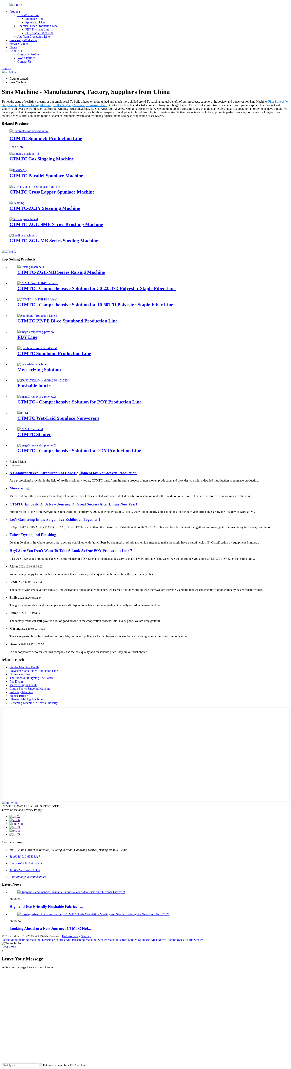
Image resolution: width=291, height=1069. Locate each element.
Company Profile (28, 54)
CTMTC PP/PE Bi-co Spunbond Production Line (67, 320)
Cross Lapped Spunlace (135, 939)
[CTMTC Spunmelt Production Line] (29, 131)
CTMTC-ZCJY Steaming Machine (45, 208)
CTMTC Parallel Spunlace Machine (46, 175)
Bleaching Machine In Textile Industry (34, 703)
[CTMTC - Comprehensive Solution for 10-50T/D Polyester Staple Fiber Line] (37, 299)
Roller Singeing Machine (69, 105)
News (13, 47)
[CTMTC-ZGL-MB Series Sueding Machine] (23, 235)
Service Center (19, 43)
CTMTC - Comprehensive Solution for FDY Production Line (79, 450)
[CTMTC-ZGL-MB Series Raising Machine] (30, 267)
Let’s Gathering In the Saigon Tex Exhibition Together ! (55, 519)
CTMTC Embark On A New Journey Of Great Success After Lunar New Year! (73, 504)
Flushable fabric (34, 385)
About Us (16, 50)
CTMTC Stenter (34, 434)
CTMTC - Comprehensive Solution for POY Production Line (79, 401)
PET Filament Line (37, 29)
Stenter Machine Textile (24, 667)
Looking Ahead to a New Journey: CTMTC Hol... (50, 928)
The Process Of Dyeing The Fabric (31, 678)
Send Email (9, 947)
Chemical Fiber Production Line (37, 26)
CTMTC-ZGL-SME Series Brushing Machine (56, 224)
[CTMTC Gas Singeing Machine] (24, 153)
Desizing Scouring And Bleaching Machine (69, 939)
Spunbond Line (35, 22)
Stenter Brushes (19, 695)
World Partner (26, 58)
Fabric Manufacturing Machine (21, 939)
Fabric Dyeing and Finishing (33, 535)
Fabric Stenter (194, 939)
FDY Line (27, 337)
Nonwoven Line (96, 105)
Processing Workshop (23, 40)
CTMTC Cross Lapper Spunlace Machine (52, 192)
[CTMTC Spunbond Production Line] (37, 348)
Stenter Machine (108, 939)
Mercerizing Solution (39, 369)
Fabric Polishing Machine (35, 105)
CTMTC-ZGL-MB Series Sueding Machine (54, 240)
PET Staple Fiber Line (39, 33)
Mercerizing (19, 488)
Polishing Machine (21, 692)
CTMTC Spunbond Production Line (54, 353)
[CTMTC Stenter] (30, 429)
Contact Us (24, 61)
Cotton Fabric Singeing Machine (30, 688)
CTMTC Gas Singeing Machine (42, 158)
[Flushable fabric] (43, 380)
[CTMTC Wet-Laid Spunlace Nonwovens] (22, 413)
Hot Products (70, 936)
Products (15, 11)
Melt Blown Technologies (167, 939)
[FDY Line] (35, 332)
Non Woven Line (28, 15)
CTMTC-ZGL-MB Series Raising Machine (61, 272)
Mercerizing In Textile (23, 685)
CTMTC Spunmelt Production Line (46, 138)
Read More (17, 147)
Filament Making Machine (26, 699)
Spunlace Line (34, 18)
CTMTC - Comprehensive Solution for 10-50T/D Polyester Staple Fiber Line (95, 304)
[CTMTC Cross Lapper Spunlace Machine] (35, 186)
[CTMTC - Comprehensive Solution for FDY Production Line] (36, 445)
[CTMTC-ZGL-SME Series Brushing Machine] (24, 219)
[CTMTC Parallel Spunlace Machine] (18, 170)
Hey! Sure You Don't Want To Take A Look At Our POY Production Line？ (71, 550)
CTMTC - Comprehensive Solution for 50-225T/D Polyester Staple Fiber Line (96, 288)
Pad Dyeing (17, 681)
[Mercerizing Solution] (32, 364)
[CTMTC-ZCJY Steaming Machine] (17, 203)
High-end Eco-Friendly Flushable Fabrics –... (46, 906)
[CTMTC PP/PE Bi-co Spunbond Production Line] (37, 315)
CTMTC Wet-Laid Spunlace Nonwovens (58, 418)
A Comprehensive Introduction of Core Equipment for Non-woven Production (73, 473)
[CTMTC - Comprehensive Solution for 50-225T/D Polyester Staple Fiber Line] (37, 283)
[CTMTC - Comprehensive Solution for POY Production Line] (36, 396)
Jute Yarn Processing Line (33, 36)
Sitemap (86, 936)
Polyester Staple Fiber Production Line (34, 670)
